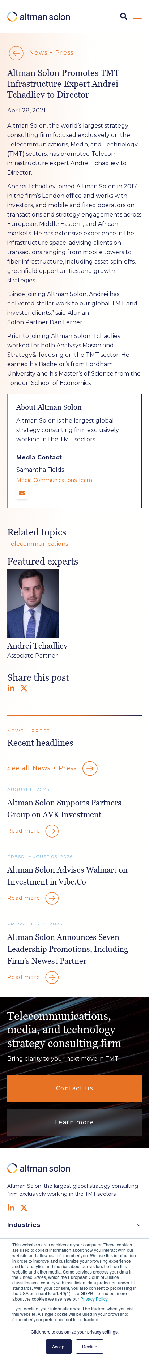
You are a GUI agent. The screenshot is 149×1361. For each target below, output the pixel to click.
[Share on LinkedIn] (10, 688)
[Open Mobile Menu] (137, 16)
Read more (24, 830)
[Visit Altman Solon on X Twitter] (23, 1207)
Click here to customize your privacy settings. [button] (75, 1331)
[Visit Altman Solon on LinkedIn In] (10, 1207)
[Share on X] (23, 688)
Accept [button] (58, 1346)
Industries (23, 1224)
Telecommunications (37, 543)
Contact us (74, 1088)
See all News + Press (43, 768)
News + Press (50, 53)
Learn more (74, 1122)
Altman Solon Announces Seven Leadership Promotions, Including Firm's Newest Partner (67, 949)
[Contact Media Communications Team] (22, 493)
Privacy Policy (93, 1299)
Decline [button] (89, 1346)
